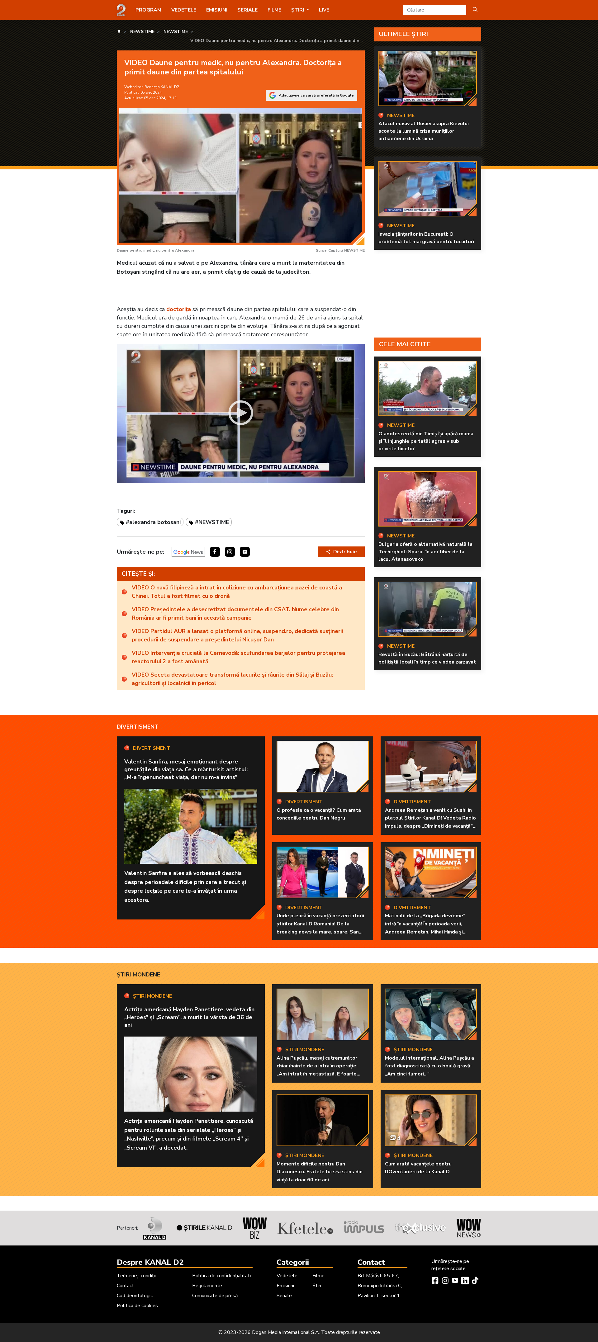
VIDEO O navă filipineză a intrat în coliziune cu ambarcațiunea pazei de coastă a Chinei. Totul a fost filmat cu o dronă (237, 592)
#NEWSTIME (212, 522)
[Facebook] (435, 1281)
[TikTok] (475, 1281)
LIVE (324, 10)
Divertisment (138, 726)
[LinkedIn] (465, 1281)
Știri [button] (298, 10)
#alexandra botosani (153, 522)
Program (148, 10)
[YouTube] (455, 1281)
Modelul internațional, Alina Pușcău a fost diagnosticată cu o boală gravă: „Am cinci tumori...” (429, 1066)
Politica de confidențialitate (222, 1275)
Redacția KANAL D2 (162, 86)
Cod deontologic (135, 1295)
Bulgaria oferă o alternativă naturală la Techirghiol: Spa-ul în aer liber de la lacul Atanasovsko (425, 552)
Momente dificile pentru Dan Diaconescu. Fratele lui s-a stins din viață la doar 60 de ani (320, 1171)
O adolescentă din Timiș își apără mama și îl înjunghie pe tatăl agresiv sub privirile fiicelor (425, 441)
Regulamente (207, 1285)
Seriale (247, 10)
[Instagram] (445, 1281)
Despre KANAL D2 (150, 1262)
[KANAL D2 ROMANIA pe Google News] (188, 552)
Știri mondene (138, 974)
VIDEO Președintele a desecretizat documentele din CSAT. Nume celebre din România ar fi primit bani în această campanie (235, 613)
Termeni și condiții (136, 1275)
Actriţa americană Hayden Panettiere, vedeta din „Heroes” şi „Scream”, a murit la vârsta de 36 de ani (189, 1017)
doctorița (178, 309)
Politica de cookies (137, 1305)
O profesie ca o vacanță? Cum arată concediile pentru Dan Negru (319, 814)
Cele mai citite (405, 344)
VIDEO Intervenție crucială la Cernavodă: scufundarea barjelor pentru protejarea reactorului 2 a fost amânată (238, 657)
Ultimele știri (403, 34)
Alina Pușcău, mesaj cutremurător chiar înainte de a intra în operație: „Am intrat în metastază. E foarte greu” (317, 1070)
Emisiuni (216, 10)
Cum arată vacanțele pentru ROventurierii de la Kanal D (418, 1167)
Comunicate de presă (215, 1295)
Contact (125, 1285)
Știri (316, 1285)
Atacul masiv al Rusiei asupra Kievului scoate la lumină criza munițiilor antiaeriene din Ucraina (423, 131)
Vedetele (183, 10)
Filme (274, 10)
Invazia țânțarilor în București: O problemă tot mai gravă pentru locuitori (426, 238)
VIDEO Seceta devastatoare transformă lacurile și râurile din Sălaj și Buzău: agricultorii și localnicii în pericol (232, 679)
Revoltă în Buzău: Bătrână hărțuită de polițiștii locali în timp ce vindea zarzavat (427, 658)
